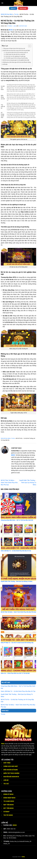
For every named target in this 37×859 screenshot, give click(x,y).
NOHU (13, 455)
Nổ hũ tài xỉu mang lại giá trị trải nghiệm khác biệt (16, 60)
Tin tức (16, 14)
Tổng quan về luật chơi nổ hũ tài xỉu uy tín (14, 48)
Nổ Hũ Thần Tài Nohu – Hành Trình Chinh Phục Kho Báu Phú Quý (9, 483)
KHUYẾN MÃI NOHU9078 (11, 776)
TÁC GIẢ (6, 784)
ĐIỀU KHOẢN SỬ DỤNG (10, 770)
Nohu (3, 743)
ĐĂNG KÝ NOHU (8, 794)
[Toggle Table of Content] (29, 46)
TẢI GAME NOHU (8, 801)
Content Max (23, 26)
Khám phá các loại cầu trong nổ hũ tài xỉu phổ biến (16, 50)
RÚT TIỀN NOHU (8, 808)
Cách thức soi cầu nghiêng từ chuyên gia (15, 56)
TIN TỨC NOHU (8, 815)
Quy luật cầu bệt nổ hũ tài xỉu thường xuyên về (17, 52)
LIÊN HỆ (5, 780)
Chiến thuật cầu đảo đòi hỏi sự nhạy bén (15, 54)
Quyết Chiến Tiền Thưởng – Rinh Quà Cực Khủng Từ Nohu (27, 483)
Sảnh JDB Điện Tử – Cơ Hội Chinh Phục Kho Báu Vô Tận (18, 691)
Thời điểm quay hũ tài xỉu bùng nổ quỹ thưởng (17, 58)
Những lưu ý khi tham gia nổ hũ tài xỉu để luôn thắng (17, 62)
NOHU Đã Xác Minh (7, 14)
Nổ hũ (10, 30)
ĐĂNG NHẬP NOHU (9, 798)
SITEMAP (6, 811)
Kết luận (5, 64)
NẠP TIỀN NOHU (8, 805)
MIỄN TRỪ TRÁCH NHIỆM (11, 773)
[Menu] (2, 3)
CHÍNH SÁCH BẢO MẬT (10, 766)
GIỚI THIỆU (6, 763)
